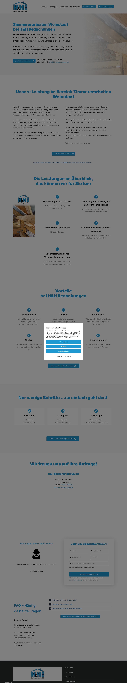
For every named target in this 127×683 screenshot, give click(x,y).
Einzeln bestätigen (63, 351)
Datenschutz (60, 356)
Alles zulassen (63, 342)
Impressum (68, 356)
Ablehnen (63, 346)
